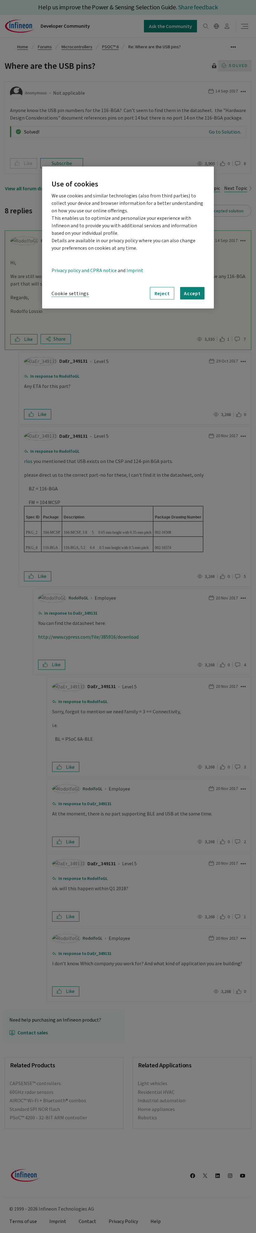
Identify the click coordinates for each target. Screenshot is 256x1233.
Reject (162, 293)
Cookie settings (70, 293)
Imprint (134, 270)
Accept (192, 293)
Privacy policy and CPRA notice (84, 270)
